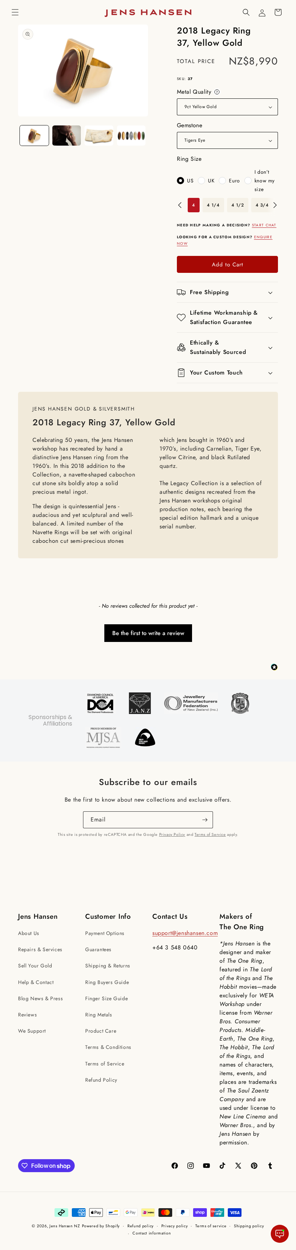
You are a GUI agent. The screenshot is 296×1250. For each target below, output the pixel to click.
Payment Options (105, 933)
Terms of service (210, 1226)
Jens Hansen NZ (64, 1226)
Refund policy (140, 1226)
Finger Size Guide (106, 998)
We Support (32, 1030)
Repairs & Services (40, 949)
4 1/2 (237, 205)
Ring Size (189, 159)
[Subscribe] (205, 819)
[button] (15, 12)
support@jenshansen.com (185, 933)
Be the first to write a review (148, 633)
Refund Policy (101, 1079)
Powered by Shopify (101, 1226)
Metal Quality (199, 92)
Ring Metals (98, 1014)
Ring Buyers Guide (107, 982)
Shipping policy (249, 1226)
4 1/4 (213, 205)
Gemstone (189, 125)
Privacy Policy (172, 834)
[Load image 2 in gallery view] (66, 135)
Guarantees (98, 949)
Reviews (27, 1014)
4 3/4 (262, 205)
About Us (28, 933)
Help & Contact (35, 982)
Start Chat (264, 225)
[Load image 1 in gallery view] (34, 135)
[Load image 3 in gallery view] (98, 135)
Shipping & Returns (107, 965)
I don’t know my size (264, 180)
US (190, 180)
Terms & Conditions (108, 1047)
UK (211, 180)
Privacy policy (174, 1226)
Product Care (100, 1030)
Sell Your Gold (35, 965)
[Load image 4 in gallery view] (131, 135)
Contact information (151, 1233)
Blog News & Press (40, 998)
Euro (234, 180)
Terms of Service (210, 834)
